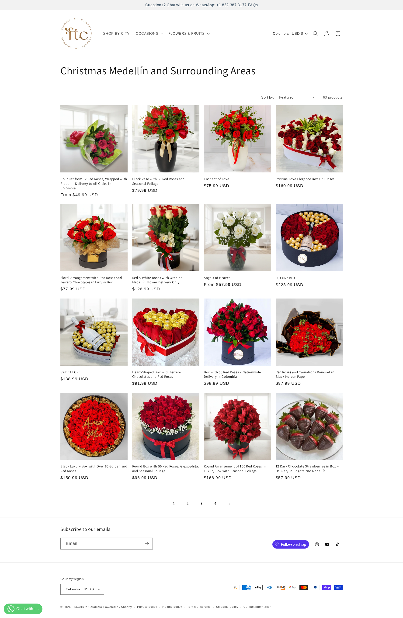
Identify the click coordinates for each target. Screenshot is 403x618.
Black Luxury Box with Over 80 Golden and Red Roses (93, 468)
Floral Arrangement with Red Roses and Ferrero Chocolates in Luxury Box (91, 279)
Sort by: (267, 97)
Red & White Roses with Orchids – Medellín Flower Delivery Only (158, 279)
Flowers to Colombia (87, 607)
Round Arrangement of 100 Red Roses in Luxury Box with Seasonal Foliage (235, 468)
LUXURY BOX (286, 278)
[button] (149, 33)
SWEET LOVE (70, 372)
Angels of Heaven (217, 277)
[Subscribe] (147, 544)
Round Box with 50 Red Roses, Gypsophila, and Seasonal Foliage (165, 468)
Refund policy (172, 606)
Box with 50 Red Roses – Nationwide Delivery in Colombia (232, 374)
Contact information (257, 606)
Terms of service (199, 606)
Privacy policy (147, 606)
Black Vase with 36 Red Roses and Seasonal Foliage (158, 181)
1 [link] (174, 503)
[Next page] (229, 503)
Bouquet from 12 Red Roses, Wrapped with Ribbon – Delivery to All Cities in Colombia (93, 183)
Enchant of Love (216, 179)
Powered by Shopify (117, 607)
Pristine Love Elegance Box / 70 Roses (305, 179)
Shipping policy (227, 606)
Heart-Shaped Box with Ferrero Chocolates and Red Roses (156, 374)
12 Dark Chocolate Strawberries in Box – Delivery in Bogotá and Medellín (307, 468)
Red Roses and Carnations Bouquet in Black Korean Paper (305, 374)
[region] (201, 5)
